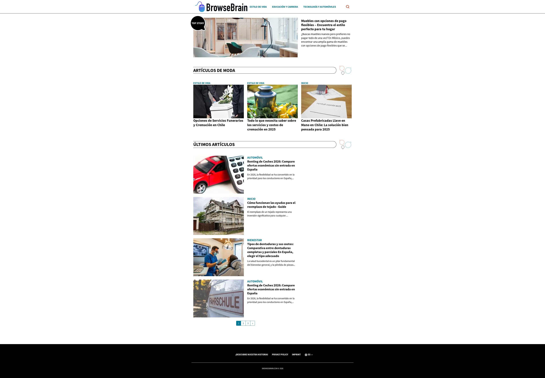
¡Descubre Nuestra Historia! (251, 354)
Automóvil (255, 157)
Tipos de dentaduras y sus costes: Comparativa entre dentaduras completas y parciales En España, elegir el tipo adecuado (270, 250)
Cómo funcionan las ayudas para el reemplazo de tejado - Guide (271, 205)
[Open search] (347, 6)
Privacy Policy (280, 354)
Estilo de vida (258, 6)
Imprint (296, 354)
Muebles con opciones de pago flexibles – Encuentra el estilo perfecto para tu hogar (323, 25)
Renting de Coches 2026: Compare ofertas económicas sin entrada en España (271, 165)
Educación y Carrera (285, 6)
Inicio (304, 83)
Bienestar (254, 240)
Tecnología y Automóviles (319, 6)
